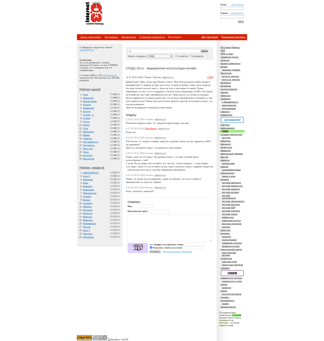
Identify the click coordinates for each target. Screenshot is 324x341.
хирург (224, 291)
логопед (226, 227)
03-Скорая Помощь (230, 47)
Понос (86, 152)
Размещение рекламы (233, 37)
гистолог (226, 137)
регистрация (238, 5)
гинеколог (226, 99)
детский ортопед (230, 192)
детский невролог (231, 189)
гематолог (226, 95)
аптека (224, 66)
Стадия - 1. (88, 115)
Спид (85, 94)
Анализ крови (90, 101)
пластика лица (229, 261)
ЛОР (223, 50)
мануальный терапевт (232, 153)
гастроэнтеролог (229, 89)
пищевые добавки (231, 70)
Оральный (88, 98)
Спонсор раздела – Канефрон (232, 120)
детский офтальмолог (233, 201)
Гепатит (87, 111)
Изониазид (88, 237)
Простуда (88, 148)
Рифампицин (89, 223)
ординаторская (228, 307)
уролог (224, 284)
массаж (224, 157)
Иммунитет (88, 132)
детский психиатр (231, 211)
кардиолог (226, 144)
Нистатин (87, 210)
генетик (224, 92)
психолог (226, 236)
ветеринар (226, 86)
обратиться (168, 77)
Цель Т (86, 230)
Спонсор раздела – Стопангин (232, 273)
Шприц (86, 135)
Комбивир (88, 179)
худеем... (225, 297)
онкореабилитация (231, 170)
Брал (85, 183)
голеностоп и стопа (232, 281)
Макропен (88, 220)
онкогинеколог (229, 105)
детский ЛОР (228, 207)
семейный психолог (232, 243)
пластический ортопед (229, 253)
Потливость (89, 145)
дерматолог (227, 115)
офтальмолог (227, 173)
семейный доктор (229, 57)
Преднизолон (89, 193)
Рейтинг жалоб (89, 89)
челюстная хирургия (232, 265)
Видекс (86, 200)
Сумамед (87, 203)
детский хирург (229, 214)
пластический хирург (231, 249)
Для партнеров (210, 37)
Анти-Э (86, 176)
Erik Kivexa (151, 128)
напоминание (237, 13)
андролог (226, 287)
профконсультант (231, 246)
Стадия (86, 118)
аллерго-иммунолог (231, 63)
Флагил (86, 227)
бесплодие (226, 73)
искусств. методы (231, 79)
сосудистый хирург (231, 294)
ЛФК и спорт (227, 54)
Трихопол (87, 233)
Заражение (88, 108)
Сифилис (87, 138)
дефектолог (228, 217)
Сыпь (85, 128)
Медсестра (88, 159)
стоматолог (226, 258)
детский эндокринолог (229, 196)
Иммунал (87, 217)
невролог (225, 160)
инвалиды (226, 141)
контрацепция (229, 108)
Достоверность (90, 142)
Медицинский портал (94, 13)
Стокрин (87, 196)
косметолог (226, 147)
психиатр (225, 233)
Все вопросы (111, 37)
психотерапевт (229, 240)
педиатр (225, 179)
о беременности (230, 102)
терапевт (225, 268)
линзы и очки (228, 176)
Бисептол (88, 213)
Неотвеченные (128, 37)
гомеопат (225, 111)
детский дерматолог (232, 186)
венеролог (226, 82)
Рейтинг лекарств (91, 167)
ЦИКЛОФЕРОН (91, 173)
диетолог (225, 125)
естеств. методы (230, 76)
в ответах (183, 56)
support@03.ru (86, 50)
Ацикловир (88, 190)
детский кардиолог (231, 182)
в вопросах (198, 56)
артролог (225, 60)
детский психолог (231, 204)
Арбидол (87, 206)
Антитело (87, 155)
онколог (224, 166)
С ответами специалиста (152, 37)
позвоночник (228, 163)
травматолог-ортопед (231, 278)
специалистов (110, 75)
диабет (225, 303)
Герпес (86, 125)
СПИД (225, 131)
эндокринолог (228, 300)
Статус (86, 121)
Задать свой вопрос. (90, 37)
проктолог (226, 230)
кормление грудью (231, 220)
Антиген (87, 104)
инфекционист (228, 128)
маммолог (226, 150)
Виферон (87, 186)
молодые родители (231, 223)
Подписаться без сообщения (177, 251)
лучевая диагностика (231, 134)
